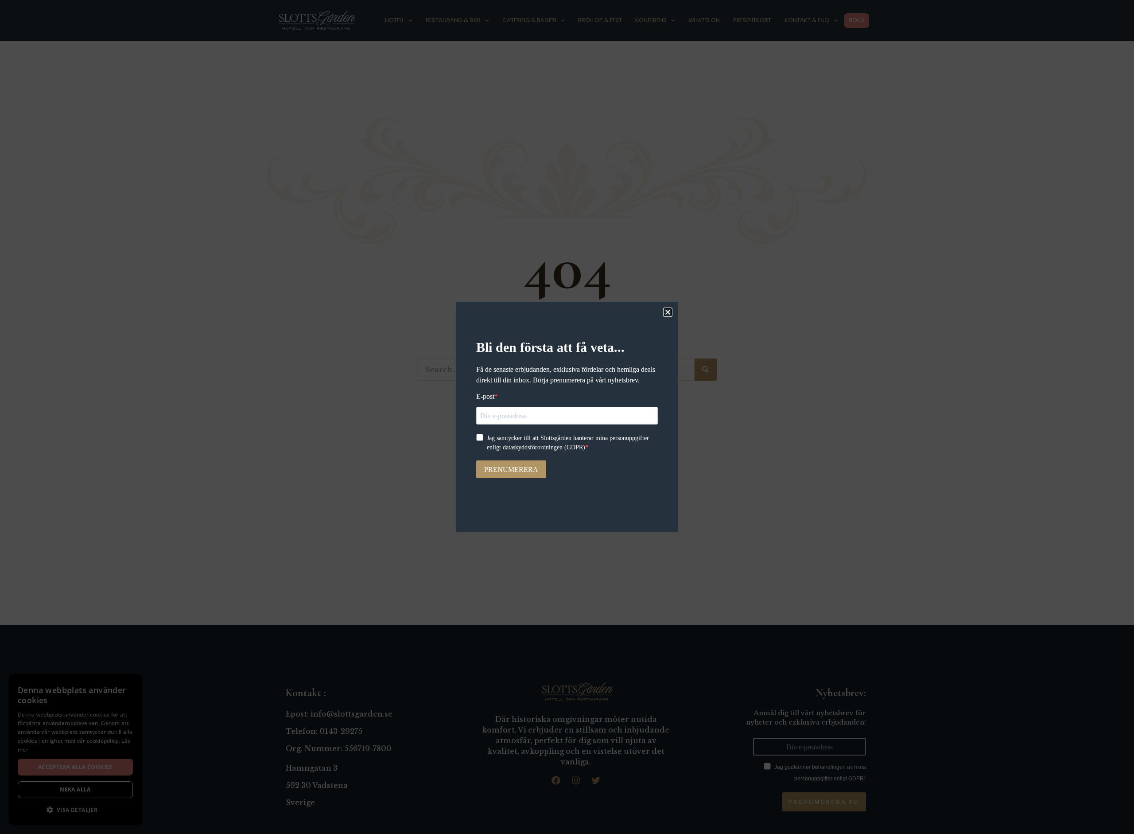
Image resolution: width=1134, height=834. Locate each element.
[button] (667, 312)
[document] (567, 417)
